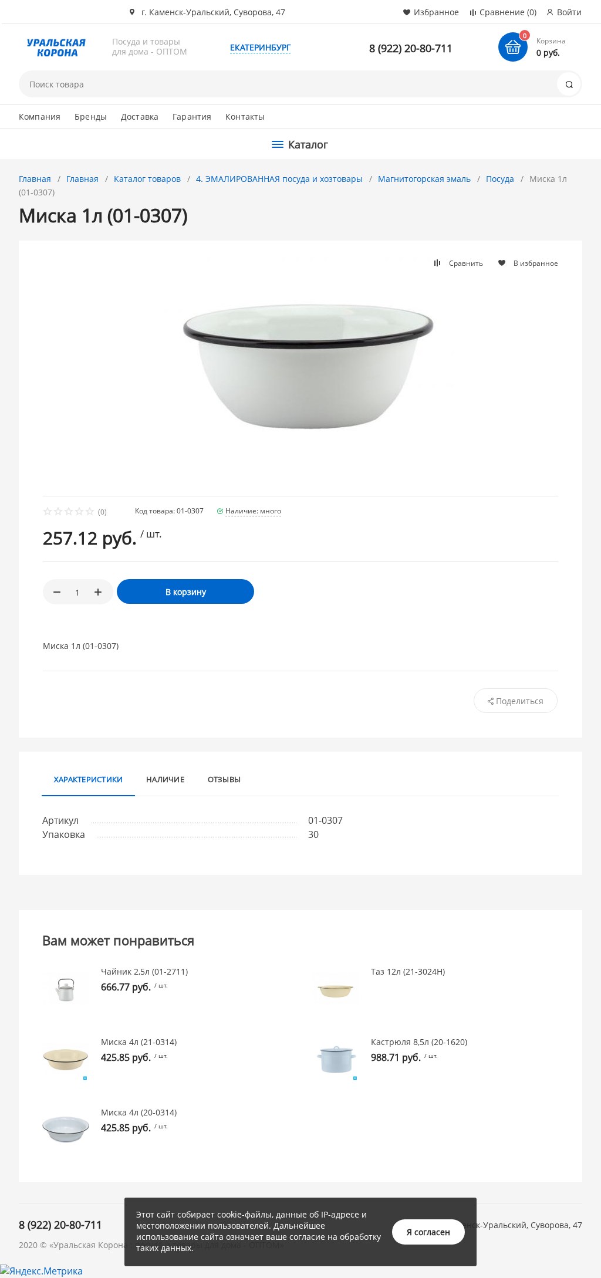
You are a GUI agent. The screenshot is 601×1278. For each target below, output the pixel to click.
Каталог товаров (147, 178)
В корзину (186, 591)
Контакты (245, 116)
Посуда (500, 178)
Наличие (165, 779)
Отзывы (224, 779)
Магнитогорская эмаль (424, 178)
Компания (39, 116)
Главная (35, 178)
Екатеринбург (260, 47)
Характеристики (88, 779)
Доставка (139, 116)
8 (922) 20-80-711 (411, 48)
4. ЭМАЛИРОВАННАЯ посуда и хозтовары (279, 178)
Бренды (91, 116)
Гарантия (192, 116)
